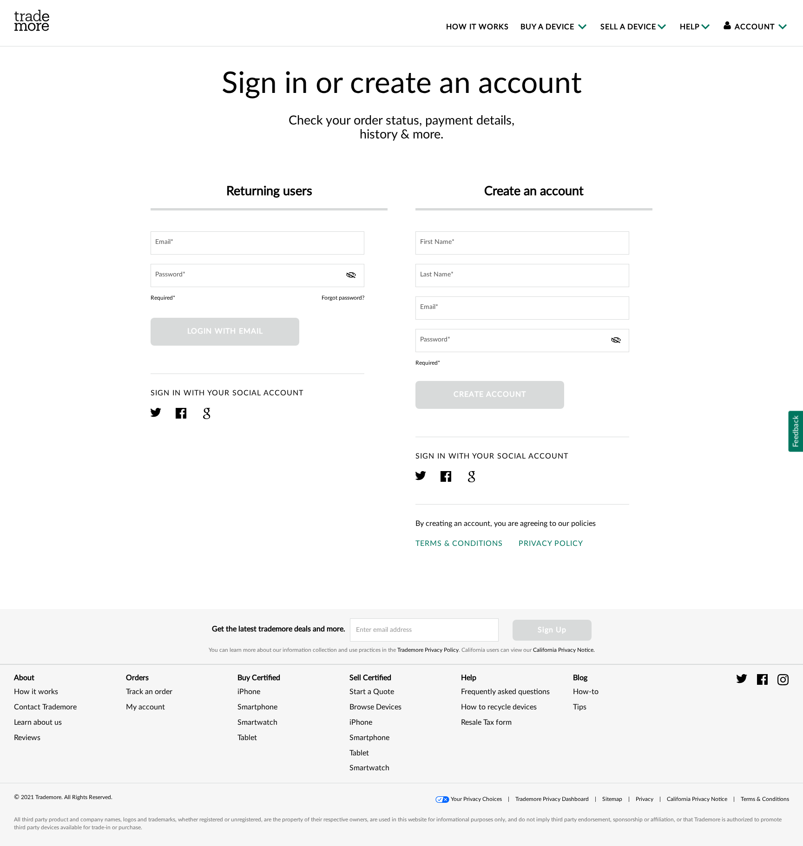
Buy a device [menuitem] (548, 27)
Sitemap (612, 799)
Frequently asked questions (505, 691)
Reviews (27, 737)
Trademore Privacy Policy (428, 650)
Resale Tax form (486, 722)
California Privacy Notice (697, 799)
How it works (36, 691)
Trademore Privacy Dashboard (552, 799)
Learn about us (38, 722)
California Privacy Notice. (564, 650)
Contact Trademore (45, 707)
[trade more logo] (32, 20)
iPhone (248, 691)
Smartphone (257, 707)
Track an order (149, 691)
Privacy (644, 799)
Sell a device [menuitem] (628, 27)
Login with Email (225, 331)
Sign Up (552, 630)
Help (690, 27)
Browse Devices (375, 707)
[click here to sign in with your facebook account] (181, 417)
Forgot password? (343, 298)
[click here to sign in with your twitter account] (156, 417)
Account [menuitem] (755, 27)
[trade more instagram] (783, 679)
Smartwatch (257, 722)
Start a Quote (371, 691)
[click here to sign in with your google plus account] (206, 417)
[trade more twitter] (743, 679)
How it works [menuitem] (477, 27)
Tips (579, 707)
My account (145, 707)
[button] (766, 718)
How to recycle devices (499, 707)
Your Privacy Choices (476, 799)
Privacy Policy (551, 543)
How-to (586, 691)
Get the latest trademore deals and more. (278, 629)
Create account (490, 394)
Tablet (247, 737)
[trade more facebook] (763, 679)
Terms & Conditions (459, 543)
